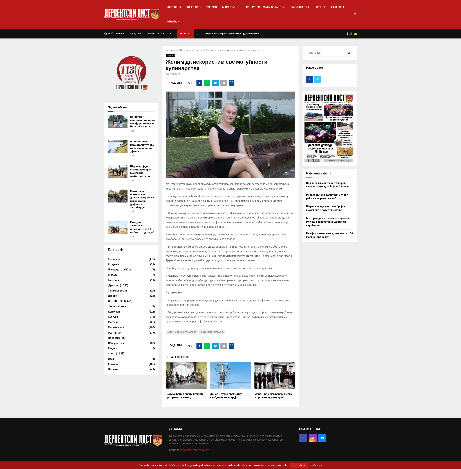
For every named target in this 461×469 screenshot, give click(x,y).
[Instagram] (313, 438)
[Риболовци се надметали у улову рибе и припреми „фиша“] (117, 146)
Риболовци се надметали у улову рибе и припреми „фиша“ (142, 146)
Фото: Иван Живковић (212, 332)
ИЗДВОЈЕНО (116, 301)
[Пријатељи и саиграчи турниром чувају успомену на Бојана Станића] (117, 121)
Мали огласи (116, 327)
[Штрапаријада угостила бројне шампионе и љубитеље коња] (117, 171)
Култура (113, 316)
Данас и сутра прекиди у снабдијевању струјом (226, 395)
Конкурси (114, 311)
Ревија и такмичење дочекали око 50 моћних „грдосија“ (142, 227)
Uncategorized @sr (119, 269)
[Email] (322, 438)
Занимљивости (117, 290)
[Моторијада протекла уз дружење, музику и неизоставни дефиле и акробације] (117, 196)
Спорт (111, 353)
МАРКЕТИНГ (230, 7)
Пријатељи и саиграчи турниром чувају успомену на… (232, 33)
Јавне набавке (117, 306)
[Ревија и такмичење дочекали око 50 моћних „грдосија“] (117, 227)
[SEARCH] (349, 52)
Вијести (192, 7)
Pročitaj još (316, 465)
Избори (211, 7)
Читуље (320, 7)
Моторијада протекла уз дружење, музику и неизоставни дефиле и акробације (142, 199)
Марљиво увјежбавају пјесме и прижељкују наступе (273, 395)
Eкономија (114, 259)
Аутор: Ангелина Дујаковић (181, 332)
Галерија (337, 7)
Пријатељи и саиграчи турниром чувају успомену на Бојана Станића (142, 121)
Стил (111, 359)
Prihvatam (299, 465)
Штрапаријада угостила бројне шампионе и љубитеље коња (140, 171)
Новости (113, 337)
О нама (172, 21)
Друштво (170, 56)
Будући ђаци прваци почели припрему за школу (184, 395)
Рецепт (112, 348)
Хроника (113, 364)
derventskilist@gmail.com (194, 449)
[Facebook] (303, 438)
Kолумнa (113, 264)
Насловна (174, 7)
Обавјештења (299, 7)
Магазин (113, 322)
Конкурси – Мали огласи (263, 7)
